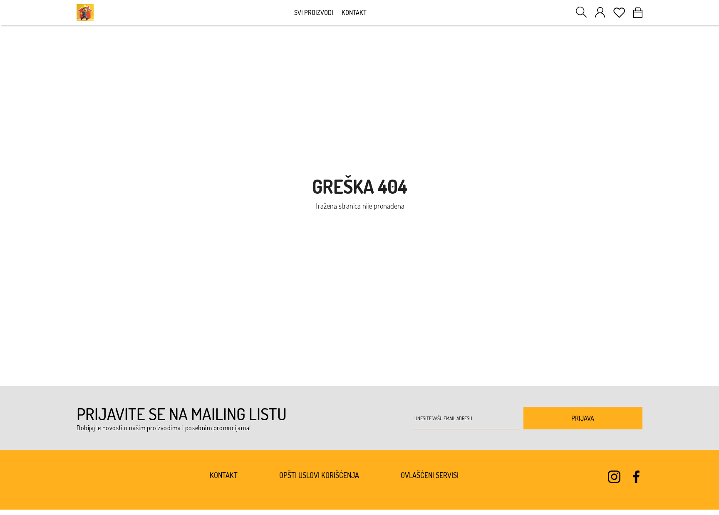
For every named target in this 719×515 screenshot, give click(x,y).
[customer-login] (600, 12)
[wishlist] (619, 12)
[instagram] (614, 477)
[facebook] (636, 477)
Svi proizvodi (313, 12)
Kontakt (354, 12)
